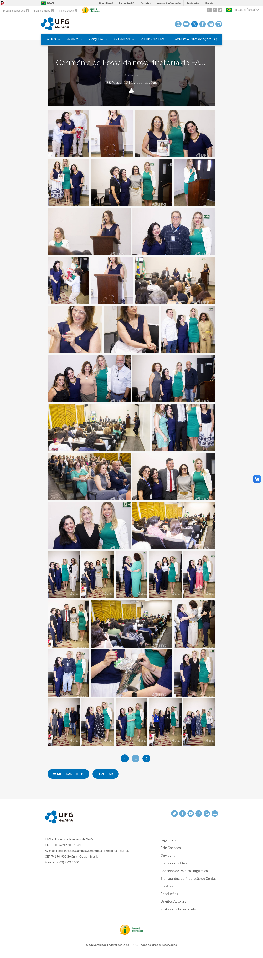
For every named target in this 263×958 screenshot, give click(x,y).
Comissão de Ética (174, 863)
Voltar (106, 774)
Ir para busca (67, 10)
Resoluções (169, 893)
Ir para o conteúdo (14, 10)
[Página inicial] (55, 29)
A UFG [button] (51, 39)
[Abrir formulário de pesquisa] (216, 39)
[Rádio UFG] (210, 24)
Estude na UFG (152, 39)
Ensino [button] (72, 39)
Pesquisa (96, 39)
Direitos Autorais (173, 901)
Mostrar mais (131, 75)
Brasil (51, 3)
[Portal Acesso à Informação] (131, 933)
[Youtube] (186, 24)
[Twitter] (194, 24)
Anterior (125, 758)
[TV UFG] (218, 24)
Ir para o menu (42, 10)
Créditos (166, 886)
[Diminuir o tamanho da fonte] (215, 10)
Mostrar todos (70, 774)
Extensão (122, 39)
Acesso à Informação (193, 39)
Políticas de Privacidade (178, 909)
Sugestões (168, 840)
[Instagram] (178, 24)
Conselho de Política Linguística (184, 871)
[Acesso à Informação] (91, 10)
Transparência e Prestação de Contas (188, 878)
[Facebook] (202, 24)
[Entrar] (3, 3)
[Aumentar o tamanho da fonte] (209, 10)
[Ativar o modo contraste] (220, 10)
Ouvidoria (167, 855)
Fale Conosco (170, 847)
